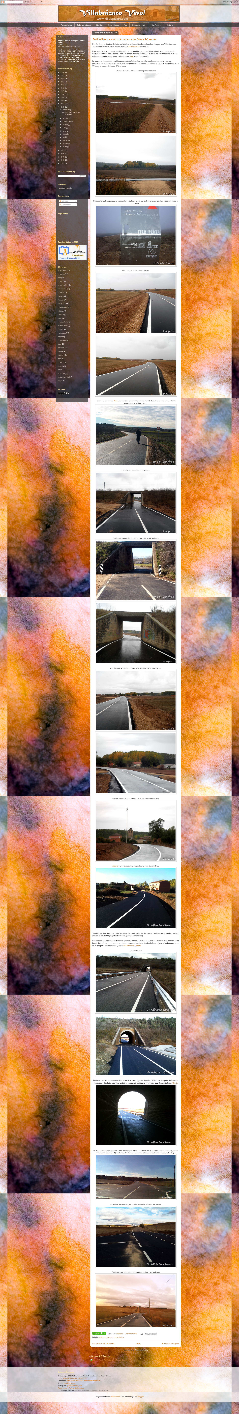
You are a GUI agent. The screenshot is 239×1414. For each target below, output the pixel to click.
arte (59, 278)
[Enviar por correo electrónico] (146, 1334)
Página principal (66, 25)
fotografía (61, 303)
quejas (60, 366)
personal (61, 348)
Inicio (138, 1343)
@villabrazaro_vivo (74, 1386)
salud (60, 370)
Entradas (64, 201)
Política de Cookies (76, 1388)
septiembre (67, 121)
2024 (63, 79)
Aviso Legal (62, 1388)
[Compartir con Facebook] (153, 1334)
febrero (65, 143)
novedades (119, 1337)
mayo (65, 134)
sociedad (61, 373)
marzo (65, 140)
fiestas (60, 300)
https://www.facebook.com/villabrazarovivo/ (83, 1381)
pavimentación (134, 46)
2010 (63, 154)
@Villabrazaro (69, 1383)
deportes (61, 293)
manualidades (63, 322)
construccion (109, 1337)
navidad (61, 337)
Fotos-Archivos (155, 25)
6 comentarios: (132, 1334)
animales (61, 274)
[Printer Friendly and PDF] (99, 1333)
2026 (63, 72)
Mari (132, 56)
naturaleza (62, 333)
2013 (63, 104)
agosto (65, 125)
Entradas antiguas (170, 1343)
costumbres (62, 289)
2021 (63, 85)
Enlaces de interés (139, 25)
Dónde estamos (113, 25)
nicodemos (115, 1397)
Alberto (115, 866)
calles (101, 1337)
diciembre (66, 110)
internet (60, 311)
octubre (66, 118)
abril (64, 137)
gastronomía (62, 307)
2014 (63, 101)
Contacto (169, 25)
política (60, 362)
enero (65, 147)
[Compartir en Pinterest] (155, 1334)
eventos (61, 296)
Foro (125, 25)
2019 (63, 88)
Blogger (141, 1397)
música (60, 329)
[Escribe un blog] (148, 1334)
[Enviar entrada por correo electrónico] (141, 1334)
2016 (63, 94)
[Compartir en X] (151, 1334)
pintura (60, 351)
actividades (62, 270)
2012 (63, 107)
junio (65, 131)
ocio (59, 344)
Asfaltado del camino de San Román (124, 39)
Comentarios (66, 205)
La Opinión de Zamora (132, 946)
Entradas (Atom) (141, 1350)
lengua (60, 318)
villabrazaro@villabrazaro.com (69, 46)
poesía (60, 359)
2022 (63, 82)
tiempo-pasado (63, 377)
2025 (63, 75)
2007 (63, 163)
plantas (60, 355)
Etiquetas (99, 25)
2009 (63, 157)
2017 (63, 91)
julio (64, 128)
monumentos (62, 326)
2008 (63, 160)
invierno (61, 315)
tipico (60, 381)
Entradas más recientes (103, 1343)
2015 (63, 97)
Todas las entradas (84, 25)
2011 (63, 151)
